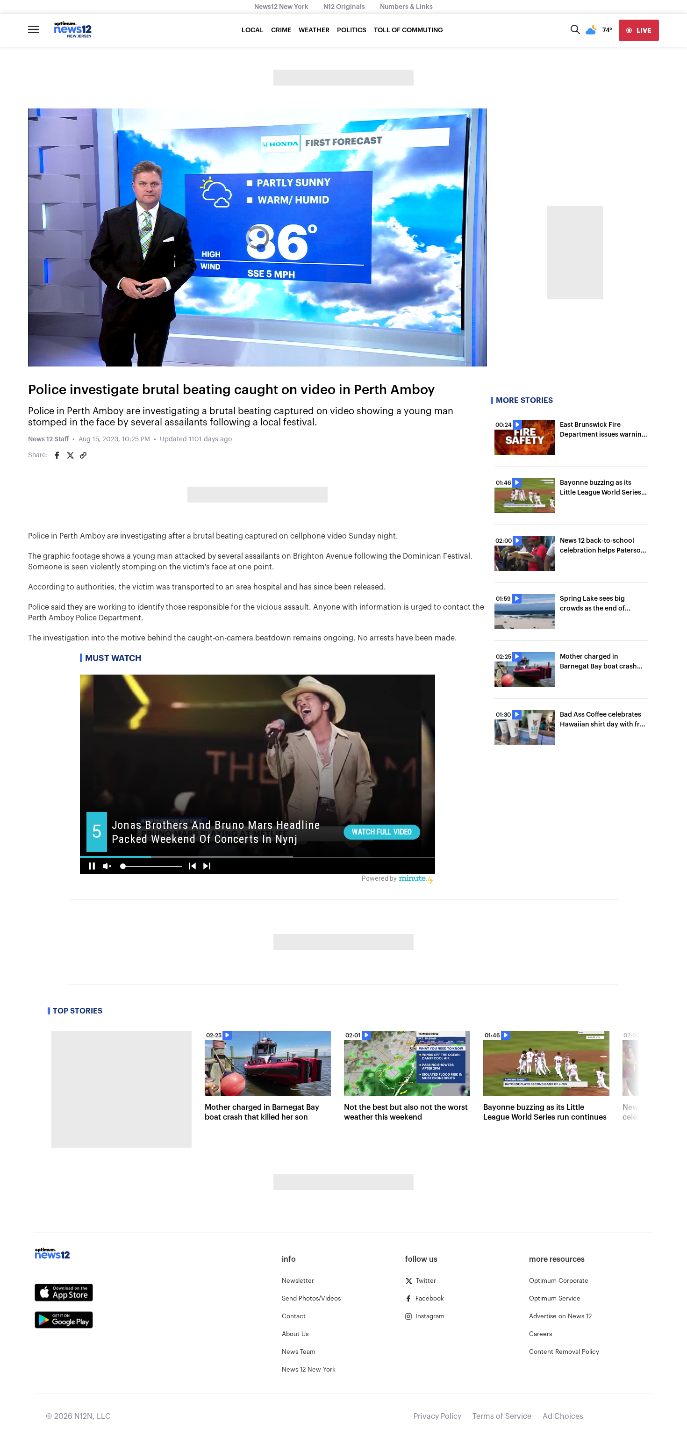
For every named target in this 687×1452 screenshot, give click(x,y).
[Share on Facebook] (57, 455)
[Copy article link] (83, 455)
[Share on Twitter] (70, 455)
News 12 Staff (48, 439)
